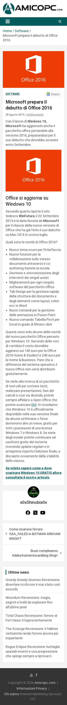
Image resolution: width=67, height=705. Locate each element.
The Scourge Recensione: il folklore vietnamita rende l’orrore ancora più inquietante (32, 633)
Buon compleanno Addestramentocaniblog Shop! (35, 553)
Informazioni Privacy (31, 688)
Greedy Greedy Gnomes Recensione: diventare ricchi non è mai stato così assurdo (33, 584)
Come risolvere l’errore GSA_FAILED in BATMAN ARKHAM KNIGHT (34, 533)
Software (13, 93)
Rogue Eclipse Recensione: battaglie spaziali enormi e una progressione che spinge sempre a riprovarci (33, 651)
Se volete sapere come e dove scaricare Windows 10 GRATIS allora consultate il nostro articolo (33, 472)
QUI (33, 405)
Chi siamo (11, 694)
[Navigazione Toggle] (7, 21)
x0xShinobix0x (35, 114)
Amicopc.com (45, 683)
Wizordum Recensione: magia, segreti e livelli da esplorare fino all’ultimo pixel (29, 602)
